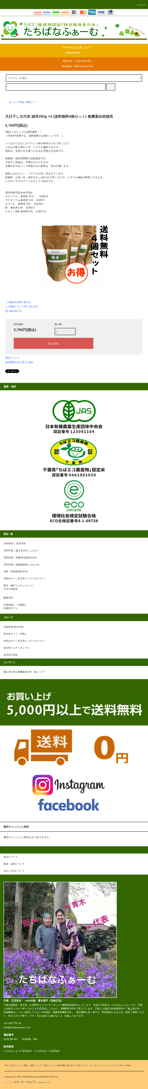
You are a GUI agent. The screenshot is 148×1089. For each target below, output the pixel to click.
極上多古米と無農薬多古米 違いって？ (25, 672)
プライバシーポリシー (92, 1065)
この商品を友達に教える (18, 302)
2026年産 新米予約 (13, 627)
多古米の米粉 (11, 655)
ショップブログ (111, 1065)
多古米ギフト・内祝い (15, 634)
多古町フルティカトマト (16, 648)
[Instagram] (68, 784)
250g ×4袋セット (28, 102)
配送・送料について (33, 1065)
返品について (12, 357)
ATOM (128, 1065)
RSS (121, 1065)
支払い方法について (13, 1065)
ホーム (12, 102)
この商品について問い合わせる (21, 306)
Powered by (9, 1083)
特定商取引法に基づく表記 (19, 362)
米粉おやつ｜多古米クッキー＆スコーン (25, 641)
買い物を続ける (13, 311)
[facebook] (68, 804)
